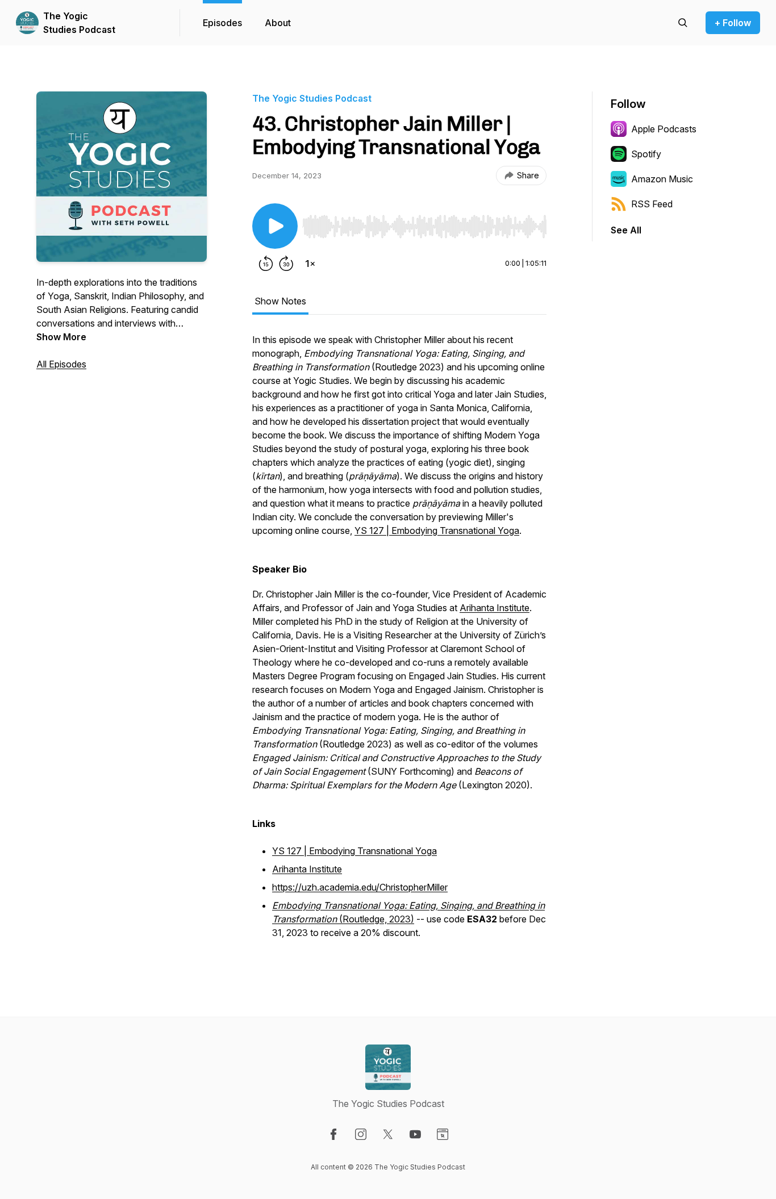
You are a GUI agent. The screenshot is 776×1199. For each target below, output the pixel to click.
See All (626, 230)
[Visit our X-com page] (388, 1134)
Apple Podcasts (663, 129)
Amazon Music (662, 179)
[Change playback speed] (310, 263)
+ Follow (733, 22)
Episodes (222, 22)
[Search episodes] (682, 23)
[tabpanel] (399, 643)
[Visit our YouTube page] (415, 1134)
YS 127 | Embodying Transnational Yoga (436, 530)
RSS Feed (652, 204)
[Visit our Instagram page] (360, 1134)
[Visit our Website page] (442, 1134)
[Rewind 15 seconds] (266, 263)
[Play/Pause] (275, 226)
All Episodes (61, 364)
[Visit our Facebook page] (333, 1134)
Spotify (646, 154)
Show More (61, 336)
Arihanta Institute (494, 607)
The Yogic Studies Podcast (79, 22)
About (278, 22)
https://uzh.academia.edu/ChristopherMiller (360, 887)
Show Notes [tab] (280, 301)
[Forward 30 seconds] (286, 263)
